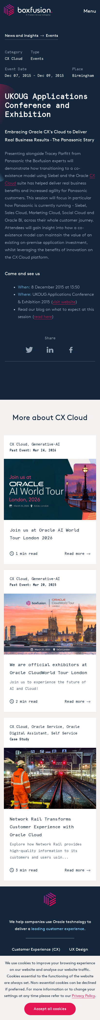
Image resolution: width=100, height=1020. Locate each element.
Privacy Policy (83, 995)
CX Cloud (13, 58)
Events (52, 35)
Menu (89, 11)
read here (43, 316)
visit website (64, 301)
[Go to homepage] (50, 899)
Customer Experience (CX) (36, 949)
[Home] (28, 10)
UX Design (78, 949)
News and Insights (21, 35)
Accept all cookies (50, 1008)
